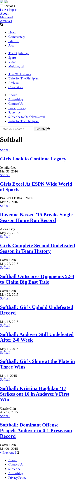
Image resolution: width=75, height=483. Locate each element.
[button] (37, 6)
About (4, 13)
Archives (6, 21)
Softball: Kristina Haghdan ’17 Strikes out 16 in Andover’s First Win (34, 394)
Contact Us (15, 103)
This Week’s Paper (19, 74)
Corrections (15, 87)
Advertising (15, 99)
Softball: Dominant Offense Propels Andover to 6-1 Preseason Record (36, 430)
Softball (5, 150)
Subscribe (14, 112)
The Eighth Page (18, 53)
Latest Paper (8, 9)
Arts (11, 45)
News (12, 32)
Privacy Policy (17, 108)
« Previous (7, 452)
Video (12, 62)
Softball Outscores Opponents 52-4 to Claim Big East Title (37, 279)
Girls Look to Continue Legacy (33, 158)
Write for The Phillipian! (23, 78)
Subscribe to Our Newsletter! (26, 116)
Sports (12, 57)
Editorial (13, 41)
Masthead (6, 17)
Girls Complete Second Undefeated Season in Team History (37, 248)
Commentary (16, 36)
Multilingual (16, 66)
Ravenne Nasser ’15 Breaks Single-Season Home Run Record (37, 217)
